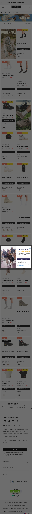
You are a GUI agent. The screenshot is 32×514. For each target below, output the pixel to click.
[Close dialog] (30, 248)
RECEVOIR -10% (23, 259)
